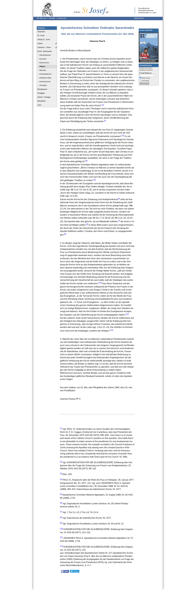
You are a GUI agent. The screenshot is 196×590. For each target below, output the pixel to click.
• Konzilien (43, 59)
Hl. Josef (40, 35)
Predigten (41, 93)
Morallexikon (42, 89)
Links (39, 105)
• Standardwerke (45, 55)
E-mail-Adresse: (145, 73)
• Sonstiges (43, 85)
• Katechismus (44, 63)
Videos (40, 43)
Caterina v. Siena (44, 47)
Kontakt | (53, 18)
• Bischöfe (42, 70)
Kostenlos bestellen (148, 61)
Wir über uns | (43, 18)
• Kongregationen (45, 74)
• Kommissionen (45, 82)
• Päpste (42, 66)
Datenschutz (139, 18)
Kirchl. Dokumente (44, 51)
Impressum (62, 18)
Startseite (41, 32)
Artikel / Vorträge (43, 97)
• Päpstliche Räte (45, 78)
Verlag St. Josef (43, 39)
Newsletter (41, 101)
